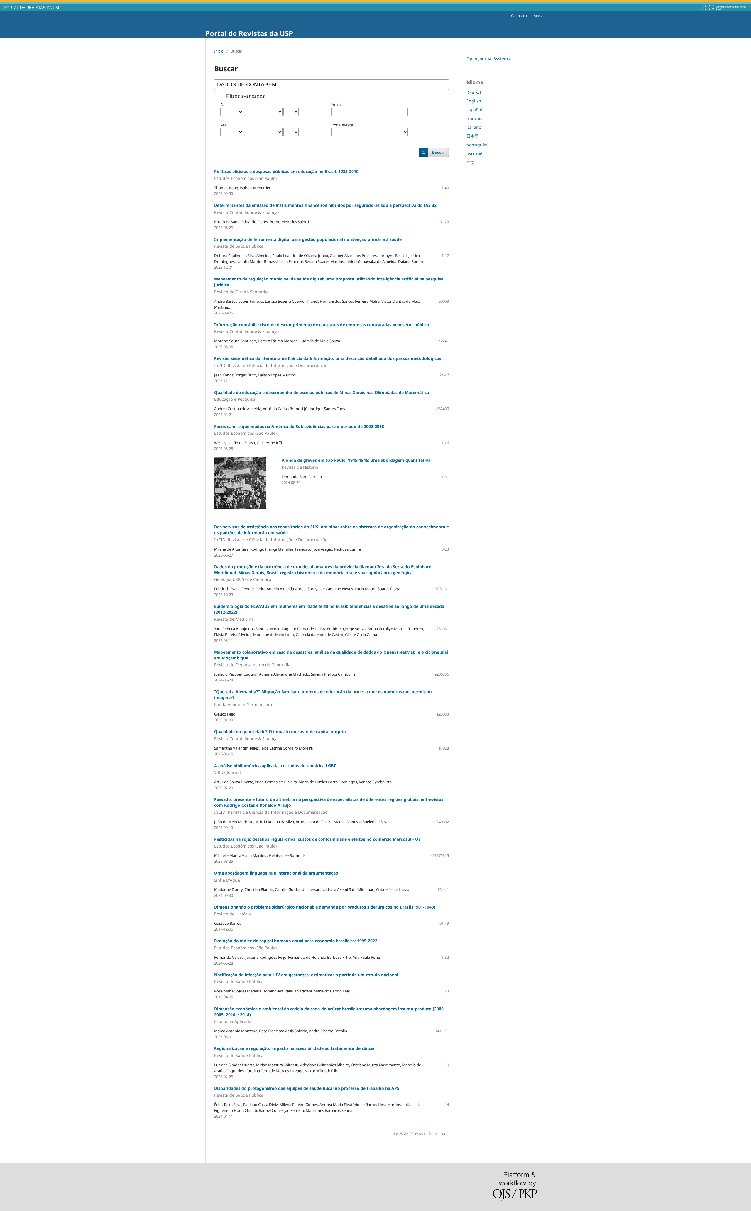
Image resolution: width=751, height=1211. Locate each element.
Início (219, 51)
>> (444, 1133)
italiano (473, 127)
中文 (470, 162)
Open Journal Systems (488, 58)
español (474, 109)
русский (474, 153)
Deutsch (474, 92)
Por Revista (342, 125)
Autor (336, 104)
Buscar (438, 152)
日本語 (472, 136)
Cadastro (519, 15)
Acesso (540, 15)
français (474, 118)
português (476, 145)
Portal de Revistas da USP (249, 33)
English (473, 101)
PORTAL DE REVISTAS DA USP (32, 8)
